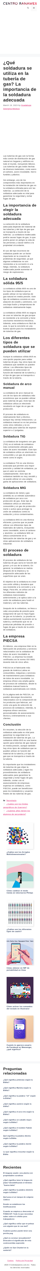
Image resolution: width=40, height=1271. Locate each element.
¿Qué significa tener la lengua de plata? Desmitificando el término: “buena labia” (18, 1182)
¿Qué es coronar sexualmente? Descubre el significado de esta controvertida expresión (17, 1240)
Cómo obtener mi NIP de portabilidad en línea (18, 969)
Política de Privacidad (24, 1261)
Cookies (10, 1261)
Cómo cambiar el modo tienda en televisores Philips (20, 892)
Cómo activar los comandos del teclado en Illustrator (19, 1008)
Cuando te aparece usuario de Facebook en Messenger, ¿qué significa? (19, 1047)
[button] (28, 8)
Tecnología (11, 801)
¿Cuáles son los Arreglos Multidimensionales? (18, 853)
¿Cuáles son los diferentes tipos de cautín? (19, 930)
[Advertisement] (20, 34)
